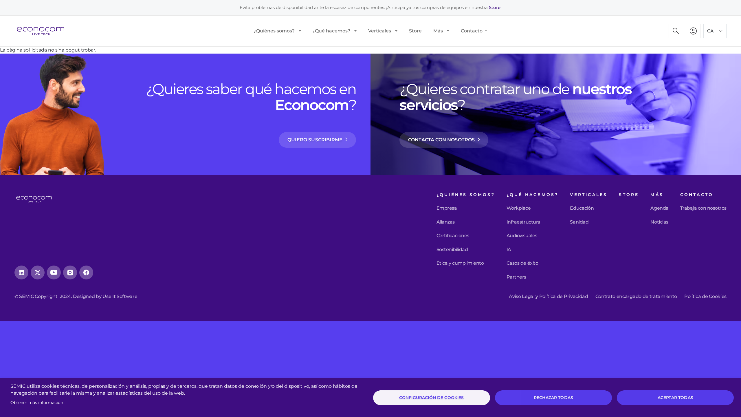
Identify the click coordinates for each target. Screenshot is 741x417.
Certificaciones (452, 235)
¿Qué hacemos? (331, 31)
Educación (582, 208)
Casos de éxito (522, 263)
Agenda (659, 208)
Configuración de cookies (431, 397)
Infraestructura (523, 222)
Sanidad (579, 222)
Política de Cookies (705, 296)
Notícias (659, 222)
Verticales (379, 31)
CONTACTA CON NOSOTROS (441, 139)
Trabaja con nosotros (703, 208)
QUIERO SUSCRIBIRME (314, 139)
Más (438, 31)
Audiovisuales (522, 235)
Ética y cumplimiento (460, 263)
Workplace (519, 208)
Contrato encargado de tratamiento (636, 296)
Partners (516, 277)
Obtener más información (36, 402)
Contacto (472, 31)
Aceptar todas (675, 397)
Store (415, 31)
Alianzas (445, 222)
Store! (495, 7)
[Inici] (42, 31)
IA (509, 249)
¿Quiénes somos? (274, 31)
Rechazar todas (553, 397)
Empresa (446, 208)
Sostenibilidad (452, 249)
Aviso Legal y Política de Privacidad (548, 296)
